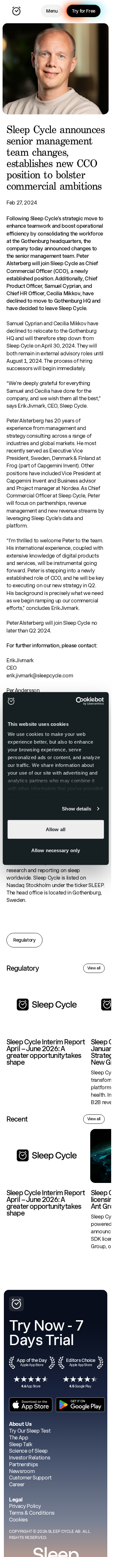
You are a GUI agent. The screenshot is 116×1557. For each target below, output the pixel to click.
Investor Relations (29, 1458)
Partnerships (23, 1464)
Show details (76, 808)
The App (18, 1438)
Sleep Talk (20, 1444)
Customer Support (30, 1478)
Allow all (55, 829)
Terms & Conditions (31, 1513)
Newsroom (21, 1471)
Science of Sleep (28, 1451)
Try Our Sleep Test (29, 1431)
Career (16, 1484)
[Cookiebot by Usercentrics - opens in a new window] (78, 701)
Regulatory (24, 940)
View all (94, 968)
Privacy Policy (25, 1506)
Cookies (18, 1520)
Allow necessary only (55, 850)
